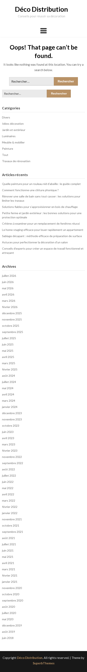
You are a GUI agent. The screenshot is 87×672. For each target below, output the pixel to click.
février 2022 (9, 506)
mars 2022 (8, 500)
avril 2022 (8, 494)
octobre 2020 (10, 594)
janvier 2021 (9, 581)
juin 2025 (8, 344)
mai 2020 (7, 619)
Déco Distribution (41, 9)
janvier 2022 (9, 513)
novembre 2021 (12, 519)
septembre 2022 (12, 463)
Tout (5, 155)
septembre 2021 (12, 531)
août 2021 (8, 538)
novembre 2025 (12, 319)
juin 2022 (8, 481)
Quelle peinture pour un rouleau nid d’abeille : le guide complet (41, 184)
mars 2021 (8, 569)
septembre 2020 (12, 600)
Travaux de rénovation (16, 161)
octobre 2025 (10, 325)
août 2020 (8, 606)
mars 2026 (8, 300)
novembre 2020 (12, 588)
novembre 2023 (12, 419)
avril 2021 (8, 563)
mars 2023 (8, 444)
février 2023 (9, 450)
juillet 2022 (9, 475)
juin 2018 (8, 638)
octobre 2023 (10, 425)
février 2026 (9, 307)
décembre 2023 (12, 413)
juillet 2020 (9, 613)
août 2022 (8, 469)
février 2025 (9, 369)
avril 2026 (8, 294)
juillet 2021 (9, 544)
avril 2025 (8, 357)
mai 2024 (7, 388)
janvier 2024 (9, 407)
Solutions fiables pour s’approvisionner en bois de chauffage (40, 206)
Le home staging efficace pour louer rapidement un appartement (42, 229)
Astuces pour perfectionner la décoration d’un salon (35, 242)
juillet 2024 (9, 382)
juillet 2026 (9, 275)
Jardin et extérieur (13, 130)
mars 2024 (8, 400)
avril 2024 (8, 394)
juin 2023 (8, 431)
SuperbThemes (43, 663)
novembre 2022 (12, 456)
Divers (6, 117)
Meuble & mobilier (13, 142)
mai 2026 (7, 288)
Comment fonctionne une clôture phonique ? (30, 190)
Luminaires (9, 136)
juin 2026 (8, 282)
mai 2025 (7, 350)
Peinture (7, 148)
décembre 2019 (12, 625)
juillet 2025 (9, 338)
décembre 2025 (12, 313)
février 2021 (9, 575)
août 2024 (8, 375)
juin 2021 (8, 550)
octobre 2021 (10, 525)
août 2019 (8, 631)
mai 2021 (7, 556)
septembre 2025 (12, 332)
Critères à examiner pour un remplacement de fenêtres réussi (41, 223)
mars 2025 (8, 363)
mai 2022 (7, 488)
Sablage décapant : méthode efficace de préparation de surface (42, 236)
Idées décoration (13, 123)
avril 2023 (8, 438)
